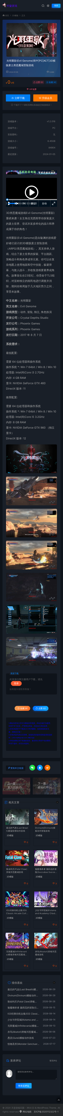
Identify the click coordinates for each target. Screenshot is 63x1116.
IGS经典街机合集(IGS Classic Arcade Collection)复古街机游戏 (16, 912)
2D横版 (15, 15)
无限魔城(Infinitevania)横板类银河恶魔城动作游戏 (16, 953)
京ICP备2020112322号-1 (46, 1111)
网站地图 (26, 1111)
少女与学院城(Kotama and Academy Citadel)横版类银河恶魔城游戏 (45, 912)
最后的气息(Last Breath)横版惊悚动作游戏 (17, 829)
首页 (7, 15)
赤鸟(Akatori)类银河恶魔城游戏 (46, 953)
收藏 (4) (52, 82)
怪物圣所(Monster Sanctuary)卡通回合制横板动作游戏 (24, 1043)
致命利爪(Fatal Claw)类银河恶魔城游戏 (16, 870)
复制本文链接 (17, 768)
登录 (56, 6)
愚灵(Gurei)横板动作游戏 (21, 1037)
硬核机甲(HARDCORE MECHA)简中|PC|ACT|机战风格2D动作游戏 (46, 787)
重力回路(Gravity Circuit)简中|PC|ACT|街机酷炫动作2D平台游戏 (16, 787)
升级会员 (46, 98)
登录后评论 (23, 1085)
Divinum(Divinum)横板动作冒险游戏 (45, 829)
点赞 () (39, 82)
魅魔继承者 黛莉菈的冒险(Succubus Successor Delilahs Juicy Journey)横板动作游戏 (46, 871)
